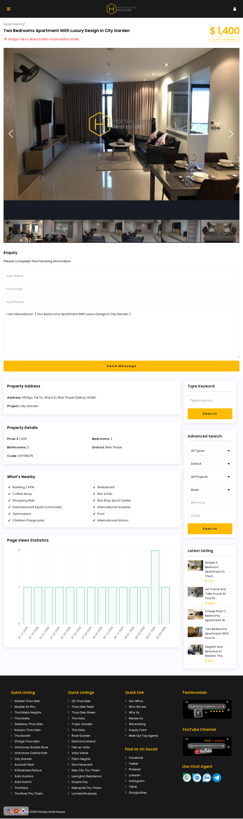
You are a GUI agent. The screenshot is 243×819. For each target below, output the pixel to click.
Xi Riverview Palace (28, 770)
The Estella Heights (27, 712)
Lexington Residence (86, 776)
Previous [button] (11, 134)
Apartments (13, 24)
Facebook (136, 758)
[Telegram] (216, 777)
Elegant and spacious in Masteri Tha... (214, 651)
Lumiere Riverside (84, 793)
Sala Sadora (23, 776)
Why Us (134, 712)
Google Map (138, 793)
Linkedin (134, 775)
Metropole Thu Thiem (87, 788)
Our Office (136, 701)
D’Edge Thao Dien (27, 741)
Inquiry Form (138, 730)
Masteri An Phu (24, 707)
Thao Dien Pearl (83, 707)
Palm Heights (81, 759)
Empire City (80, 782)
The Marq (21, 788)
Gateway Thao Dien (28, 724)
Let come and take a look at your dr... (215, 593)
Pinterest (135, 769)
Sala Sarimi (23, 782)
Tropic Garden (82, 724)
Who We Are (137, 707)
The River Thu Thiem (28, 793)
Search (210, 413)
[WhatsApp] (187, 777)
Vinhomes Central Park (30, 753)
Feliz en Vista (81, 747)
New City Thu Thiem (86, 770)
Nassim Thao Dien (27, 730)
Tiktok (133, 787)
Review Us (136, 718)
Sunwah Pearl (24, 765)
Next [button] (231, 134)
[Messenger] (197, 777)
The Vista (78, 718)
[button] (9, 811)
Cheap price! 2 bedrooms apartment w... (216, 615)
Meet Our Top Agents (143, 736)
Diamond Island (83, 741)
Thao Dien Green (83, 712)
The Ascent (22, 736)
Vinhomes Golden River (31, 747)
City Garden (29, 406)
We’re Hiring (137, 724)
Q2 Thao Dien (81, 701)
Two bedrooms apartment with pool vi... (217, 633)
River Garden (81, 736)
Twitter (133, 764)
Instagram (137, 781)
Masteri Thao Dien (27, 701)
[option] (121, 124)
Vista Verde (80, 753)
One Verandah (82, 765)
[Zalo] (207, 777)
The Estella (22, 718)
